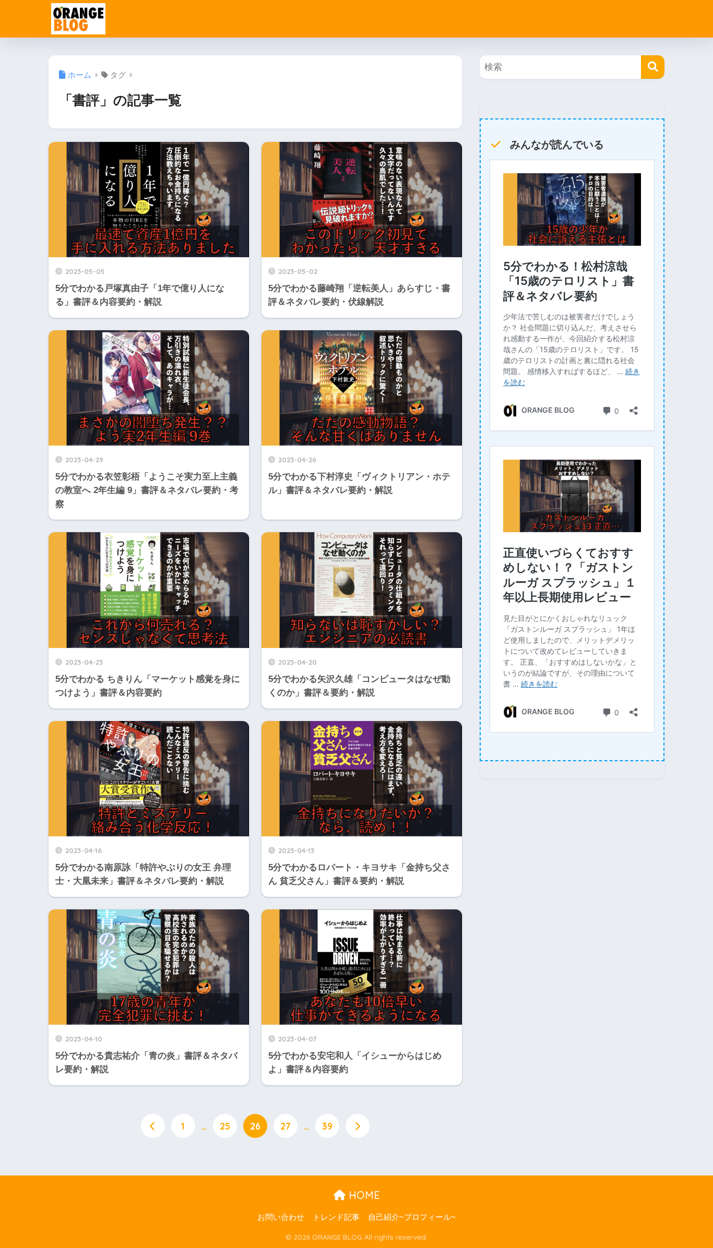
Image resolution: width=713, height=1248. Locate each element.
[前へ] (153, 1126)
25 (225, 1126)
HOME (363, 1195)
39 (327, 1126)
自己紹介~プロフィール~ (412, 1217)
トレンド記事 (336, 1217)
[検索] (652, 67)
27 (285, 1126)
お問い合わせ (280, 1217)
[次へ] (358, 1126)
